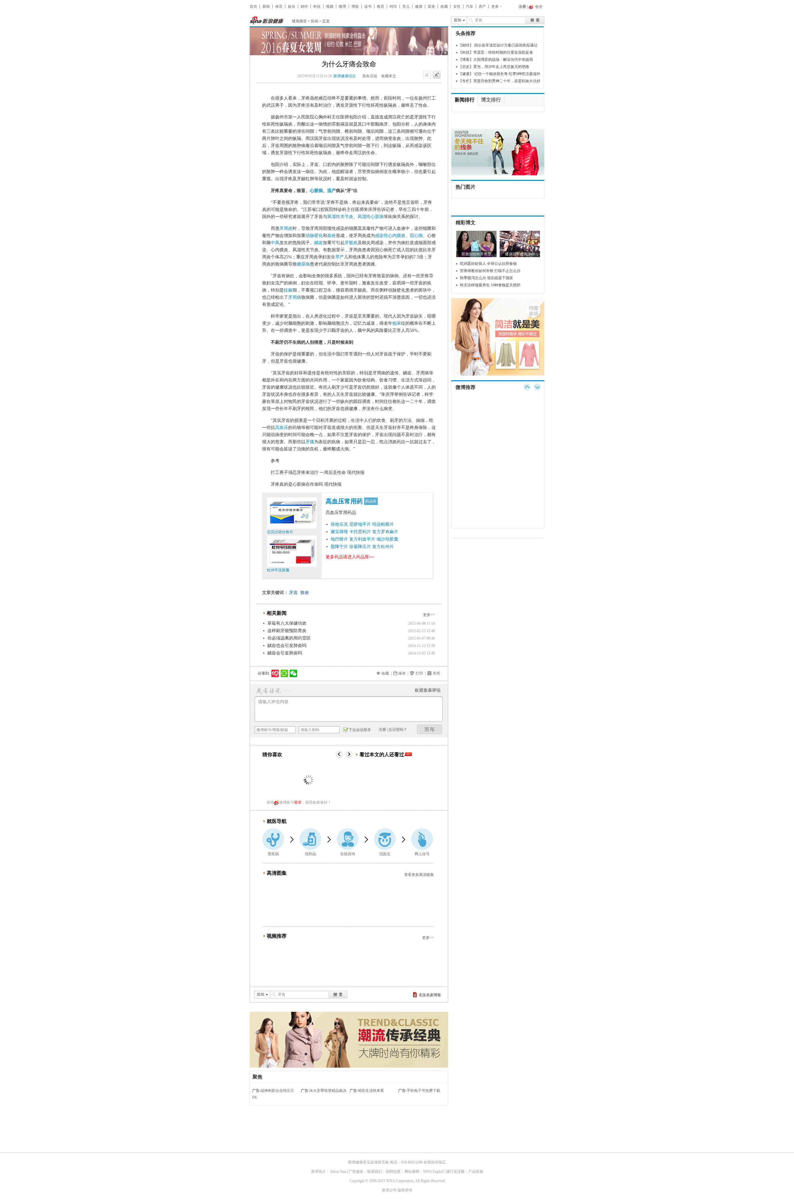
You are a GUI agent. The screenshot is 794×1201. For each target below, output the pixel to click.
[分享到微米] (275, 673)
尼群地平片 (360, 524)
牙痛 (310, 442)
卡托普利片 (360, 531)
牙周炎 (285, 228)
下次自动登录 (360, 730)
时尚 (393, 6)
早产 (339, 257)
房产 (482, 6)
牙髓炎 (351, 242)
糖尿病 (303, 264)
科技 (317, 6)
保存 (402, 673)
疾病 (314, 21)
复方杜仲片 (383, 546)
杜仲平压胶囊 (278, 570)
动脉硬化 (314, 235)
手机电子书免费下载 (423, 1090)
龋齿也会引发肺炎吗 (286, 645)
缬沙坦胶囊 (387, 539)
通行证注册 (455, 1171)
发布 (429, 729)
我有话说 (369, 76)
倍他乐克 (339, 524)
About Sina (338, 1171)
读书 (368, 6)
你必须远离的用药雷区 (289, 638)
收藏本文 (388, 76)
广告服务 (356, 1171)
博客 (355, 6)
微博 (342, 6)
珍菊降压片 (360, 546)
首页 (253, 6)
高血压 (281, 427)
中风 (275, 242)
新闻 (266, 6)
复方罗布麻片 (385, 531)
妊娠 (288, 290)
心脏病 (316, 190)
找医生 (384, 854)
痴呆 (396, 323)
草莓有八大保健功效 (286, 623)
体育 (279, 6)
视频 (329, 6)
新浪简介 (318, 1171)
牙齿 (293, 592)
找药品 (310, 854)
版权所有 (405, 1190)
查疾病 (273, 854)
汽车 (469, 6)
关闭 (436, 673)
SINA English (433, 1171)
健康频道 (299, 21)
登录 (297, 802)
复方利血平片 (362, 539)
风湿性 (333, 216)
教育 (380, 6)
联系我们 (374, 1171)
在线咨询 (347, 854)
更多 (495, 6)
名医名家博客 (430, 995)
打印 (419, 673)
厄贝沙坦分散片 (280, 532)
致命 (304, 592)
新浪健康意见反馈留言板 (368, 1162)
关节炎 (346, 216)
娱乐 (291, 6)
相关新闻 (277, 613)
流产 (331, 190)
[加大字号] (436, 75)
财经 (304, 6)
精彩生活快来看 (371, 1090)
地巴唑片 (339, 539)
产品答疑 (475, 1171)
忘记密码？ (398, 729)
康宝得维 (339, 531)
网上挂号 (422, 854)
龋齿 (318, 242)
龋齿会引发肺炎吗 (284, 653)
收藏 (444, 6)
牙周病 (294, 297)
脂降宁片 (339, 546)
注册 (522, 6)
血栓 (331, 235)
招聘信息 (393, 1171)
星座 (431, 6)
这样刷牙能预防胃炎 (286, 630)
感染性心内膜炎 (390, 235)
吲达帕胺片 (383, 524)
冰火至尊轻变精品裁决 (327, 1090)
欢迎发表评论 (428, 690)
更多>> (429, 615)
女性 (457, 6)
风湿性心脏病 (371, 216)
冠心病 (416, 235)
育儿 (406, 6)
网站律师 (411, 1171)
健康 (418, 6)
